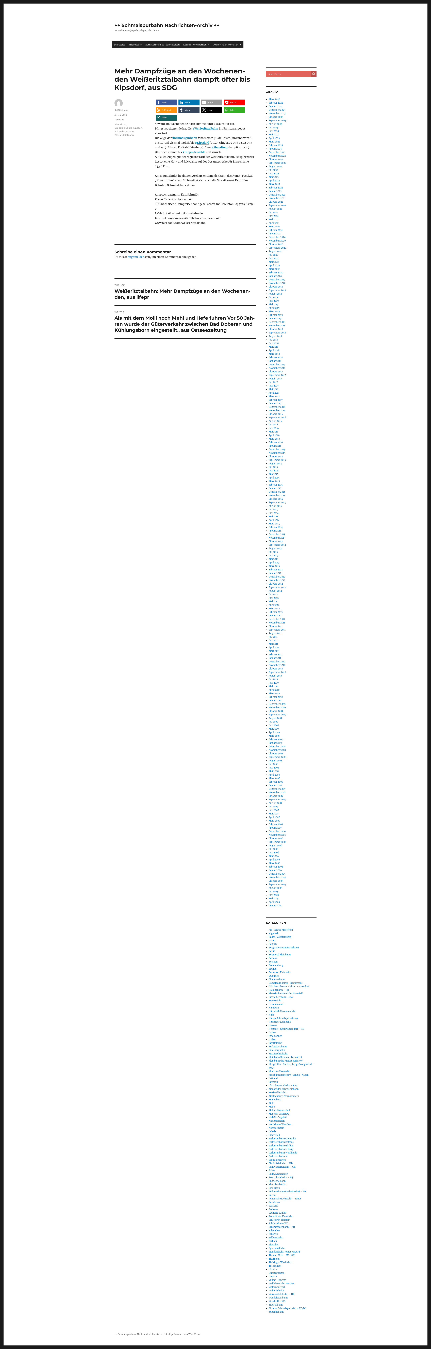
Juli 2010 (273, 679)
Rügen (272, 1195)
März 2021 (274, 226)
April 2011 (274, 647)
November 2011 (277, 622)
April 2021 (274, 223)
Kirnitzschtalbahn (278, 1053)
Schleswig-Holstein (279, 1219)
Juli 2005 (273, 891)
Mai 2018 (273, 346)
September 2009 (277, 714)
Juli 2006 (273, 849)
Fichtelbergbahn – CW (281, 997)
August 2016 (275, 421)
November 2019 (277, 283)
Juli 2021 (273, 212)
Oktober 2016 (276, 414)
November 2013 (277, 537)
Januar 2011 (275, 658)
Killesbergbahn (277, 1050)
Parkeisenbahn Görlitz (281, 1145)
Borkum (273, 958)
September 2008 (277, 757)
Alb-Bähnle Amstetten (281, 929)
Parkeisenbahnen (278, 1156)
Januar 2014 (275, 530)
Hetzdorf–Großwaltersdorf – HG (286, 1028)
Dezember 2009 (277, 704)
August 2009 (275, 718)
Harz (271, 1014)
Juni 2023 (274, 131)
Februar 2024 (276, 102)
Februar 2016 (276, 442)
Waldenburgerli (277, 1287)
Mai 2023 (273, 134)
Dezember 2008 (277, 746)
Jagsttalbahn (275, 1043)
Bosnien (273, 961)
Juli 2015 (273, 467)
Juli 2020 (273, 254)
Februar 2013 (276, 569)
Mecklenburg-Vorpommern (284, 1096)
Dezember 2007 (277, 789)
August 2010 (275, 675)
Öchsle (272, 1131)
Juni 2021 (274, 216)
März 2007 (274, 820)
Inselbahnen (275, 1036)
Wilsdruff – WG (277, 1301)
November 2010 (277, 665)
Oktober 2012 (276, 583)
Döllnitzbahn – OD (279, 990)
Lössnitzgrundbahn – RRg (283, 1085)
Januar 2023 (275, 148)
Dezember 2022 (277, 152)
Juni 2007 (274, 810)
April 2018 (274, 350)
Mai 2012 (273, 601)
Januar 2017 (275, 403)
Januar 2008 (275, 785)
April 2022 (274, 180)
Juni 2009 (274, 725)
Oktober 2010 (276, 668)
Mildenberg (275, 1099)
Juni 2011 (273, 640)
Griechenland (276, 1004)
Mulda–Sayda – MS (279, 1110)
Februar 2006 (276, 866)
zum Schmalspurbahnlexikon (162, 44)
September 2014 (277, 502)
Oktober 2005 (276, 880)
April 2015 (274, 477)
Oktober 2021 (276, 201)
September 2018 (277, 332)
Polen (272, 1170)
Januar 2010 (275, 700)
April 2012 (274, 605)
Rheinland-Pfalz (277, 1184)
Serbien (273, 1241)
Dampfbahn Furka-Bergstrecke (286, 983)
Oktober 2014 (276, 498)
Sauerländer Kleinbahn (281, 1216)
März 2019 (274, 311)
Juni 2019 (274, 300)
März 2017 (274, 396)
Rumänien (274, 1202)
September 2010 (277, 672)
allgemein (274, 933)
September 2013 (277, 544)
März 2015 (274, 481)
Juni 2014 (274, 513)
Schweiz (273, 1234)
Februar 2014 (276, 527)
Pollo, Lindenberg (278, 1174)
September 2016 (277, 417)
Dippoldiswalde (195, 152)
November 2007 (277, 792)
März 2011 (274, 651)
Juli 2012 (273, 594)
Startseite (119, 44)
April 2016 (274, 435)
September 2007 (277, 799)
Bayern (272, 940)
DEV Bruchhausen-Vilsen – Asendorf (289, 986)
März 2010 (274, 693)
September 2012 (277, 587)
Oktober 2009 (276, 711)
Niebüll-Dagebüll (278, 1117)
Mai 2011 (273, 644)
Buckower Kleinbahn (280, 972)
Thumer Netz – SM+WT (281, 1255)
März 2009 (274, 735)
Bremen (273, 968)
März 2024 (274, 99)
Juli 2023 (273, 127)
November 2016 (277, 410)
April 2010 (274, 689)
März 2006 (274, 863)
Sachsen (119, 119)
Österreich (274, 1135)
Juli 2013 (273, 552)
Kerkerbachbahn (278, 1046)
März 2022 (274, 184)
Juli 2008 (273, 764)
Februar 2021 (276, 230)
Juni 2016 (274, 428)
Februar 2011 (275, 654)
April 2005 (274, 902)
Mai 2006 (274, 856)
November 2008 (277, 750)
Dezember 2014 (277, 491)
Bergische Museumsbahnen (284, 947)
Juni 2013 (273, 555)
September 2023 (277, 120)
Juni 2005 (274, 895)
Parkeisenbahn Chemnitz (282, 1138)
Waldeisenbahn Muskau (281, 1283)
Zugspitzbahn (276, 1311)
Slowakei (273, 1244)
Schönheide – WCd (279, 1223)
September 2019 (277, 290)
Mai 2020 (274, 262)
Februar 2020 (276, 272)
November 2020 (277, 240)
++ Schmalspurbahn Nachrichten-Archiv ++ (167, 25)
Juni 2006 (274, 852)
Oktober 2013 (276, 541)
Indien (272, 1032)
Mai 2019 (273, 304)
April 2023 (274, 138)
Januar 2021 (275, 233)
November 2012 (277, 580)
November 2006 (277, 834)
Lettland (273, 1078)
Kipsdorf (203, 142)
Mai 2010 (273, 686)
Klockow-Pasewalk (279, 1071)
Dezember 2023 (277, 109)
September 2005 (277, 884)
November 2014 (277, 495)
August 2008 (275, 760)
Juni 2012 (274, 598)
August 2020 (275, 251)
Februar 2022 (276, 187)
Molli (271, 1103)
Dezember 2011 (277, 619)
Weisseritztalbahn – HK (281, 1294)
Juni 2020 (274, 258)
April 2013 (274, 562)
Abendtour (220, 147)
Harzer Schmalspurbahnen (283, 1018)
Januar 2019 (275, 318)
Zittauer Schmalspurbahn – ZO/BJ (287, 1308)
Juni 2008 (274, 767)
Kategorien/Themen (195, 44)
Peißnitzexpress (277, 1159)
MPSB (272, 1106)
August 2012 (275, 590)
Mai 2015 (273, 474)
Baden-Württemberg (280, 937)
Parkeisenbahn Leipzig (281, 1149)
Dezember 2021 (277, 194)
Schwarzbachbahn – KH (282, 1227)
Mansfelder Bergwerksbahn (284, 1089)
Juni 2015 (274, 470)
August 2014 (275, 506)
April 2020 (274, 265)
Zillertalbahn (276, 1304)
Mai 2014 (273, 516)
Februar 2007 (276, 824)
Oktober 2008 (276, 753)
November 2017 (277, 368)
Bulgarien (274, 975)
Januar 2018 (275, 361)
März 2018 (274, 353)
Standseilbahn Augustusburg (284, 1251)
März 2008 (274, 778)
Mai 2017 (273, 389)
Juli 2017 (273, 382)
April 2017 (274, 392)
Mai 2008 (274, 771)
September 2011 (277, 629)
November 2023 (277, 113)
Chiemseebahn (277, 979)
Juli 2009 (273, 721)
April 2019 (274, 308)
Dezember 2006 (277, 831)
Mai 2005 (274, 898)
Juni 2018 (274, 343)
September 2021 (277, 205)
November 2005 (277, 877)
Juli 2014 (273, 509)
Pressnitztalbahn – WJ (281, 1177)
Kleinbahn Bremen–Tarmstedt (285, 1057)
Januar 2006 (275, 870)
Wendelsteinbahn (278, 1297)
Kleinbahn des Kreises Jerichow (286, 1060)
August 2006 (275, 845)
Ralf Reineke (121, 110)
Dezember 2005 (277, 873)
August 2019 (275, 293)
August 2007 (275, 803)
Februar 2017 (276, 399)
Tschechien (275, 1265)
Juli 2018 (273, 339)
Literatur (273, 1082)
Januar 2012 (275, 615)
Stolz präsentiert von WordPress (182, 1334)
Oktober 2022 (276, 159)
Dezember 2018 (277, 322)
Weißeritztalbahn (206, 128)
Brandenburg (276, 965)
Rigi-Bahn (274, 1188)
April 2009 (274, 732)
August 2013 (275, 548)
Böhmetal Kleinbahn (280, 954)
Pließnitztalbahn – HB (281, 1163)
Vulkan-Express (277, 1280)
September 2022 (277, 163)
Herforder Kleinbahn (280, 1021)
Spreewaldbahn (277, 1248)
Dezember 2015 (277, 449)
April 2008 (274, 774)
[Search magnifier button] (314, 74)
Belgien (273, 944)
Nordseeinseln (276, 1128)
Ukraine (273, 1269)
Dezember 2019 (277, 279)
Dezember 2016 (277, 407)
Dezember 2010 (277, 661)
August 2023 (275, 124)
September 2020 (277, 247)
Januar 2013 (275, 573)
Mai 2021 (273, 219)
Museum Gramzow (279, 1113)
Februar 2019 (276, 315)
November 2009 (277, 707)
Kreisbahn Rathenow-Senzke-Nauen (289, 1074)
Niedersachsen (277, 1120)
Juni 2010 (274, 682)
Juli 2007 (273, 806)
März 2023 (274, 141)
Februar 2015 (276, 484)
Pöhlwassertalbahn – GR (282, 1166)
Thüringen (274, 1258)
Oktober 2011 (276, 626)
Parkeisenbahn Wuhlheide (283, 1152)
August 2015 (275, 463)
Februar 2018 (276, 357)
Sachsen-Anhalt (277, 1212)
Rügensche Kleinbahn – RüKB (285, 1198)
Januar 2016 (275, 445)
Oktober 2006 (276, 838)
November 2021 (277, 198)
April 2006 (274, 859)
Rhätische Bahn (277, 1181)
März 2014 (274, 523)
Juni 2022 (274, 173)
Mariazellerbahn (277, 1092)
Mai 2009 (274, 728)
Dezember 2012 (277, 576)
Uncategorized (276, 1273)
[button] (166, 102)
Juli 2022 (273, 170)
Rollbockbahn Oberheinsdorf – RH (287, 1191)
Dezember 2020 (277, 237)
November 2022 (277, 155)
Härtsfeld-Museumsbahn (282, 1011)
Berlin (272, 951)
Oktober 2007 (276, 796)
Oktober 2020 (276, 244)
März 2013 (274, 566)
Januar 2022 (275, 191)
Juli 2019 (273, 297)
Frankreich (275, 1000)
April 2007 (274, 817)
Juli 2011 (273, 636)
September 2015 (277, 460)
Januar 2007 (275, 827)
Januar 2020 (275, 276)
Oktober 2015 (276, 456)
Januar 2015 (275, 488)
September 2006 (277, 842)
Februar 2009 (276, 739)
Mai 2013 (273, 559)
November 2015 (277, 453)
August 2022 (275, 166)
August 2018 (275, 336)
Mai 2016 (273, 431)
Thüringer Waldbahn (280, 1262)
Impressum (135, 44)
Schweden (274, 1230)
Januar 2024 (275, 106)
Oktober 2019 (276, 286)
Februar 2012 (276, 612)
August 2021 (275, 208)
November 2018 (277, 325)
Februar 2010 (276, 697)
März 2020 (274, 269)
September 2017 (277, 375)
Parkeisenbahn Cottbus (281, 1142)
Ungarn (273, 1276)
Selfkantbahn (276, 1237)
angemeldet (136, 257)
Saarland (273, 1205)
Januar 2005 (275, 905)
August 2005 (275, 888)
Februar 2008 (276, 781)
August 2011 (275, 633)
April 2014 (274, 520)
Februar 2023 (276, 145)
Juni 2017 (274, 385)
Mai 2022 (274, 177)
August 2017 (275, 378)
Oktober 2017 (276, 371)
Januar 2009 (275, 743)
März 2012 (274, 608)
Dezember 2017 (277, 364)
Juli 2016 (273, 424)
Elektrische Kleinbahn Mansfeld (286, 993)
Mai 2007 (274, 813)
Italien (272, 1039)
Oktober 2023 (276, 117)
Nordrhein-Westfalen (280, 1124)
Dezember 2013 (277, 534)
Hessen (273, 1025)
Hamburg (274, 1007)
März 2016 (274, 438)
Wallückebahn (276, 1290)
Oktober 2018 (276, 329)
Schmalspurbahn (185, 138)
